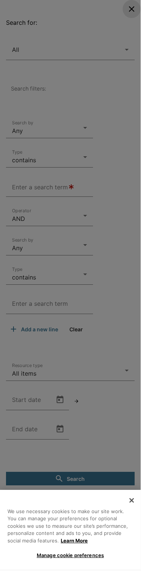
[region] (70, 529)
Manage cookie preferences (70, 555)
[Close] (131, 500)
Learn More (74, 541)
